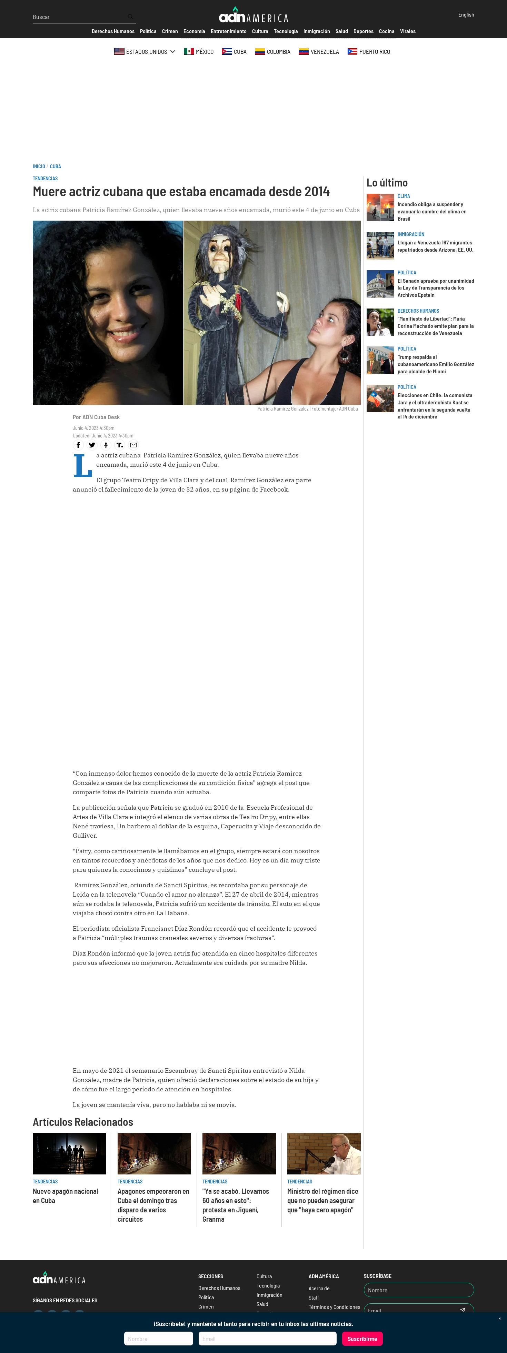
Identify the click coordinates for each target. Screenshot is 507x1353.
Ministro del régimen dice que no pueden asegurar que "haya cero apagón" (322, 1200)
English (466, 14)
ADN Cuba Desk (101, 417)
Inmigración (411, 234)
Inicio (39, 166)
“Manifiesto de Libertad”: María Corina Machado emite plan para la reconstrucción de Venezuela (436, 325)
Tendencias (45, 178)
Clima (404, 196)
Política (407, 272)
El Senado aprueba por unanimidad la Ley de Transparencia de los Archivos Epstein (436, 287)
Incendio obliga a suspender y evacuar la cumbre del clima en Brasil (432, 211)
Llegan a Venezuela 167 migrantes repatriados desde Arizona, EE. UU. (436, 246)
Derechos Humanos (418, 311)
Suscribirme (362, 1338)
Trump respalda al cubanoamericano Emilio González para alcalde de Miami (436, 363)
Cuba (55, 166)
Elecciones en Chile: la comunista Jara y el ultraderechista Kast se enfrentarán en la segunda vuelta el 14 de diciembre (435, 406)
